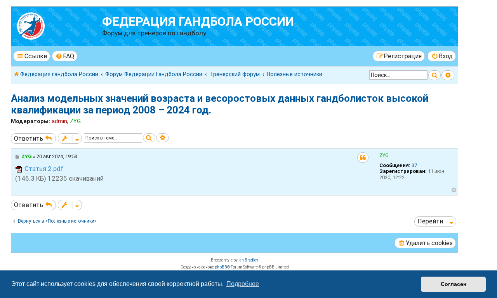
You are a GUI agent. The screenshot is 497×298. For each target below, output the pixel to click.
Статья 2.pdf (43, 169)
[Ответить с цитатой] (362, 157)
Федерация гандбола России (198, 21)
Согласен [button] (453, 284)
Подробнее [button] (242, 284)
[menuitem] (65, 56)
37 (414, 165)
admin (59, 121)
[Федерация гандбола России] (57, 25)
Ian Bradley (248, 260)
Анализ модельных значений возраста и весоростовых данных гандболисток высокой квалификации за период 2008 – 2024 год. (219, 104)
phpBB (221, 267)
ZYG (75, 121)
